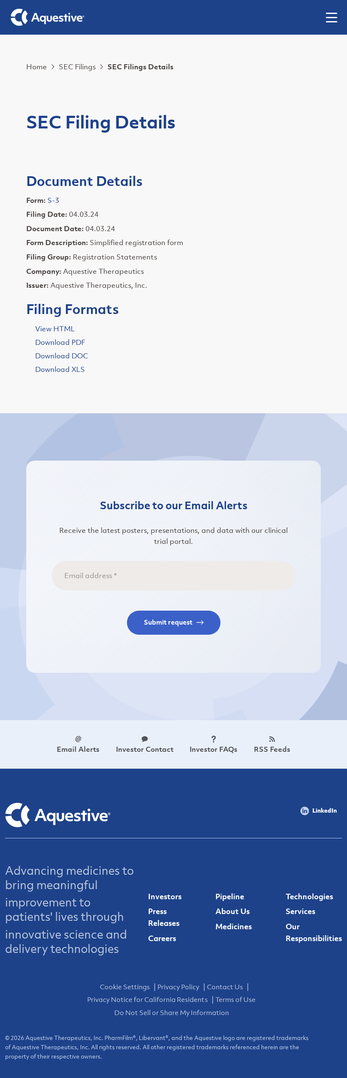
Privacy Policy (178, 986)
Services (300, 911)
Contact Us (225, 986)
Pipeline (229, 896)
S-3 (53, 200)
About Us (232, 911)
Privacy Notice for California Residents (147, 999)
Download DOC (61, 355)
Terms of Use (235, 999)
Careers (162, 938)
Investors (165, 896)
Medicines (233, 926)
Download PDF (60, 342)
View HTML (55, 328)
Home (36, 66)
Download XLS (60, 369)
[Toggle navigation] (334, 17)
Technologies (309, 896)
